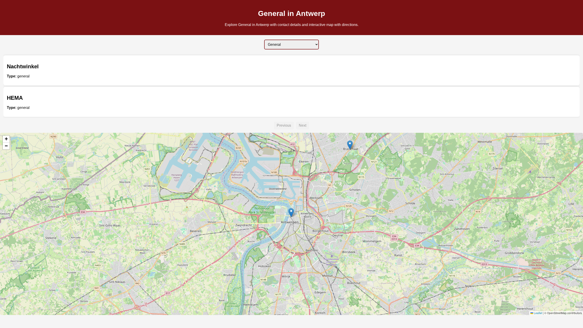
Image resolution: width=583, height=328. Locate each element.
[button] (350, 145)
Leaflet (537, 313)
